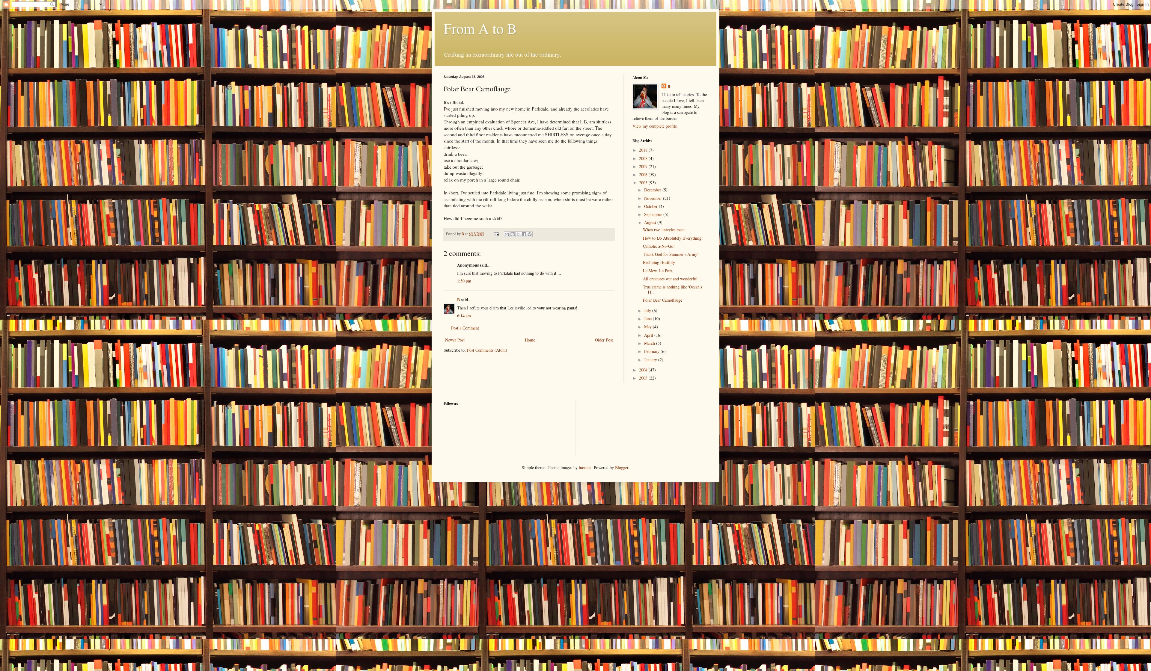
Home (530, 340)
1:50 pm (464, 281)
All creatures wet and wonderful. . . (673, 279)
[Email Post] (496, 233)
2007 (644, 166)
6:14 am (464, 315)
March (650, 343)
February (652, 351)
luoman (585, 467)
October (651, 206)
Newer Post (455, 340)
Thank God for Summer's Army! (671, 254)
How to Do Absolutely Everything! (673, 238)
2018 (644, 150)
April (649, 335)
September (653, 214)
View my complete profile (654, 126)
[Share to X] (518, 234)
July (648, 310)
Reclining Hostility (659, 262)
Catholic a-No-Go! (659, 246)
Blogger (621, 467)
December (653, 190)
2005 (644, 182)
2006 (644, 174)
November (653, 198)
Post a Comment (465, 328)
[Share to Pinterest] (530, 234)
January (651, 359)
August (650, 222)
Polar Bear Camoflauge (662, 300)
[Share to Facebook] (524, 234)
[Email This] (507, 234)
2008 (644, 158)
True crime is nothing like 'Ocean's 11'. (672, 289)
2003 (644, 378)
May (648, 327)
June (648, 318)
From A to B (480, 28)
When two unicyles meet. (664, 229)
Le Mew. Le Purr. (658, 270)
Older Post (604, 340)
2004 (644, 370)
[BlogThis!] (513, 234)
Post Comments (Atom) (487, 350)
